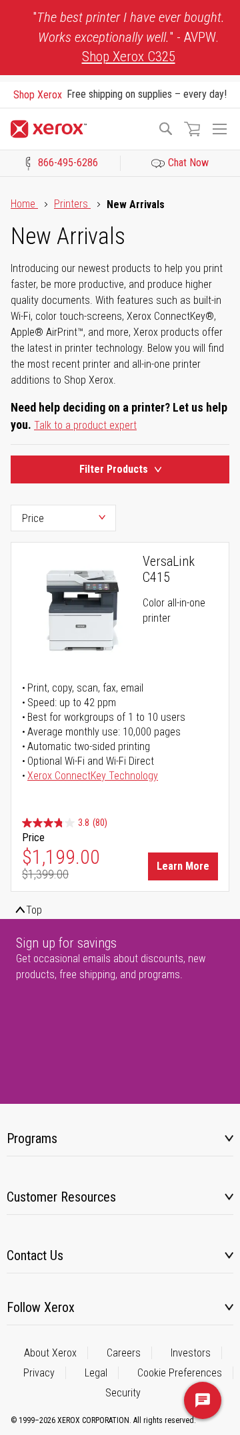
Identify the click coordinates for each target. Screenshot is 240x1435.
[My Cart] (192, 129)
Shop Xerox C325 (128, 57)
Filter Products (113, 469)
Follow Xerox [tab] (41, 1307)
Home (24, 203)
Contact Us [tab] (35, 1255)
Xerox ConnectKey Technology (92, 775)
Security (123, 1392)
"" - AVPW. (129, 37)
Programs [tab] (32, 1138)
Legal (96, 1373)
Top (34, 910)
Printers (72, 203)
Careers (124, 1353)
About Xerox (50, 1353)
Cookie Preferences (179, 1373)
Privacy (39, 1373)
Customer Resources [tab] (61, 1197)
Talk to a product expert (85, 425)
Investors (191, 1353)
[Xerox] (78, 129)
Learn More (183, 866)
